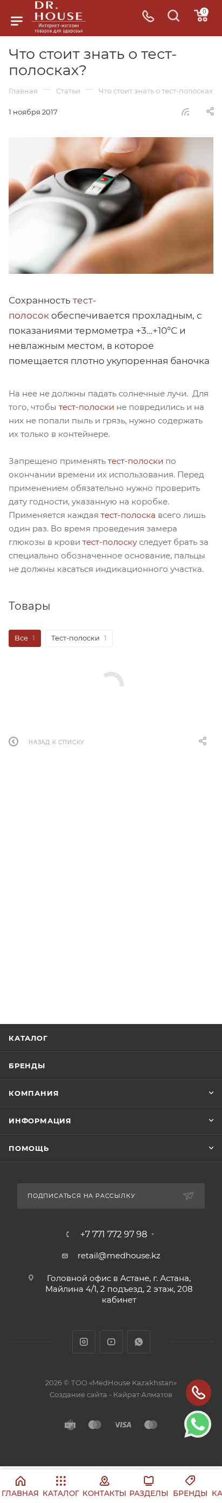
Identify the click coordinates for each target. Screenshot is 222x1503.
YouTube (111, 1341)
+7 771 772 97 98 (113, 1234)
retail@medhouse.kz (119, 1255)
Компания (34, 1093)
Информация (40, 1120)
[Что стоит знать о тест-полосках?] (111, 205)
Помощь (29, 1148)
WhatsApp (138, 1341)
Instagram (83, 1341)
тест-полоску (109, 542)
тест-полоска (128, 515)
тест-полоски (86, 407)
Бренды (27, 1065)
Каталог (28, 1038)
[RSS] (185, 111)
